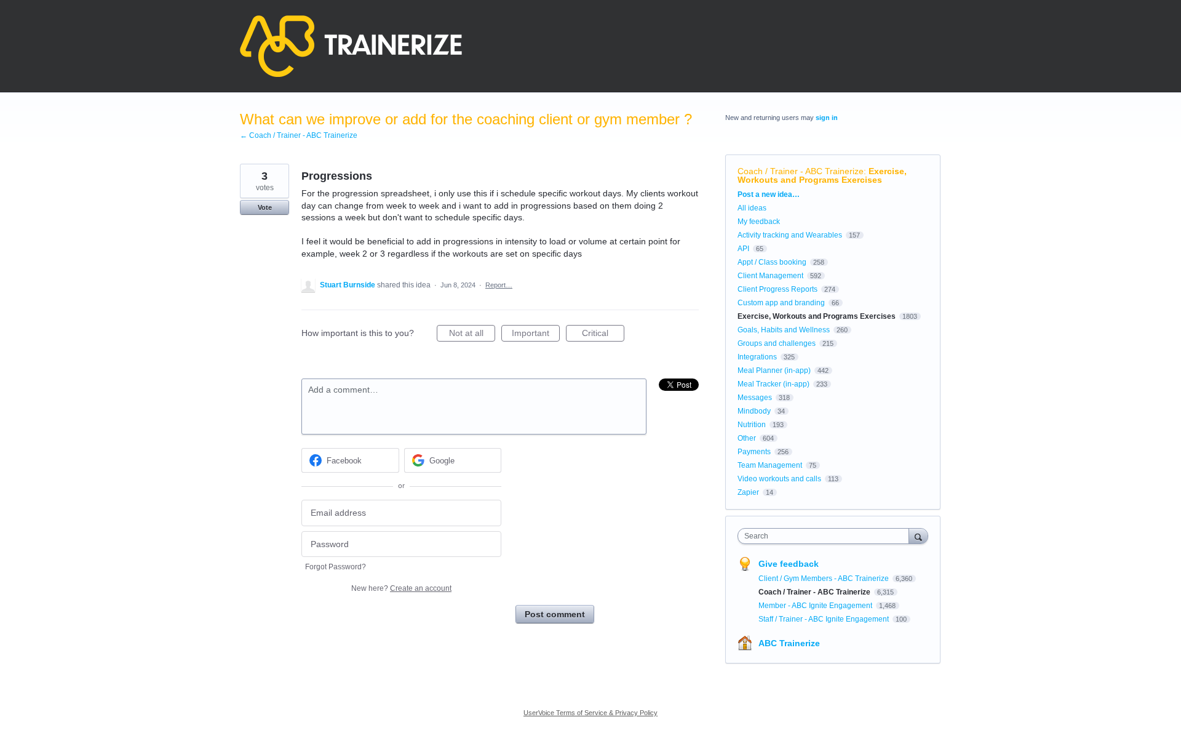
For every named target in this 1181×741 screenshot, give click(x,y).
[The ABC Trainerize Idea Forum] (351, 46)
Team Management (770, 465)
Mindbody (754, 411)
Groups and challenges (777, 343)
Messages (755, 397)
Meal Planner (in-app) (774, 370)
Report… (498, 285)
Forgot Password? (335, 567)
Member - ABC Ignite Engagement (816, 605)
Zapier (748, 492)
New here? (401, 588)
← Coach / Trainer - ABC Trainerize (298, 135)
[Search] (918, 535)
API (743, 248)
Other (747, 438)
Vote (265, 207)
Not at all (472, 335)
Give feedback (788, 564)
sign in (827, 117)
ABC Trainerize (789, 643)
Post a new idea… (769, 194)
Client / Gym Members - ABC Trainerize (824, 578)
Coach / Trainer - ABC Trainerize (801, 171)
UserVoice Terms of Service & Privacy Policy (590, 712)
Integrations (757, 357)
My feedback (759, 221)
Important (536, 335)
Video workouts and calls (779, 479)
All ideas (752, 208)
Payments (754, 451)
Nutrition (752, 424)
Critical (603, 335)
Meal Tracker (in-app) (773, 384)
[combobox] (826, 536)
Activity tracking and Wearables (790, 235)
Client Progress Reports (777, 289)
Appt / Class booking (772, 262)
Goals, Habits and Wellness (784, 330)
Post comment (555, 614)
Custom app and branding (781, 302)
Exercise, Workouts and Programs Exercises (822, 175)
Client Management (770, 275)
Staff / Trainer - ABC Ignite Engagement (824, 619)
